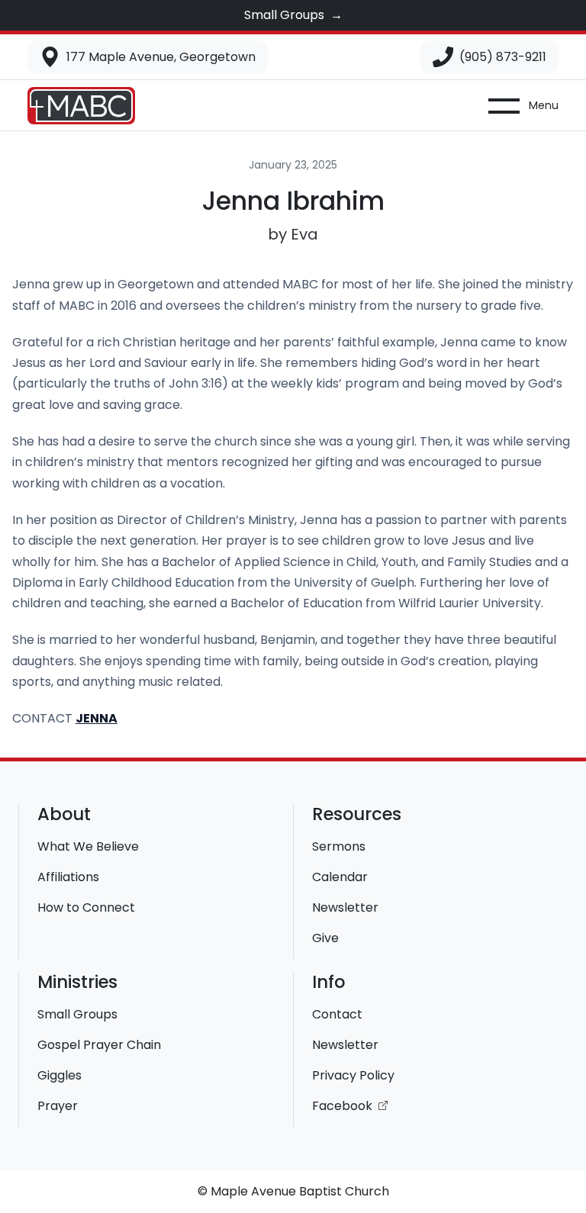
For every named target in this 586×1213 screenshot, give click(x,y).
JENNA (97, 718)
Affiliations (68, 877)
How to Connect (86, 907)
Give (325, 938)
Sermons (338, 846)
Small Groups (77, 1014)
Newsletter (345, 907)
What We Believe (88, 846)
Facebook (343, 1106)
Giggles (59, 1075)
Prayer (57, 1106)
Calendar (340, 877)
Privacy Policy (353, 1075)
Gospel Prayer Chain (99, 1045)
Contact (337, 1014)
